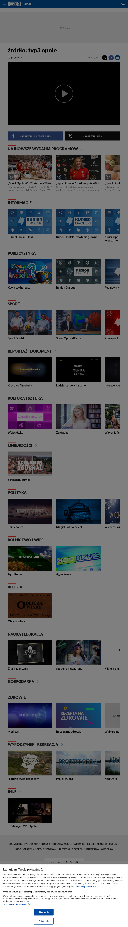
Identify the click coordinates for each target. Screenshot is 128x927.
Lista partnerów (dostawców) (16, 904)
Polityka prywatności (86, 886)
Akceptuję (44, 912)
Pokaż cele (44, 921)
